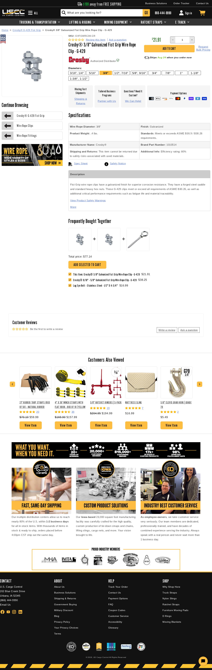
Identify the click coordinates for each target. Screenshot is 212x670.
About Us (59, 586)
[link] (105, 280)
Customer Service (118, 616)
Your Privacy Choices (66, 627)
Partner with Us (107, 101)
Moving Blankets (171, 622)
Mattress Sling (133, 402)
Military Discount (63, 610)
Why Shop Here (171, 586)
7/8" (167, 73)
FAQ (110, 604)
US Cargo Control (101, 657)
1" (181, 73)
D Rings (166, 616)
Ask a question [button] (189, 330)
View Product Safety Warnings (88, 200)
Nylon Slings (169, 598)
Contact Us (202, 3)
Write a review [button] (167, 330)
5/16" (92, 73)
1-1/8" (195, 73)
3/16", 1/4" (77, 73)
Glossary (113, 627)
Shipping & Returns (80, 101)
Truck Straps (169, 592)
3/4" (154, 73)
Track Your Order (118, 586)
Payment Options (118, 598)
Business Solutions (156, 3)
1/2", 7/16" (121, 73)
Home (5, 30)
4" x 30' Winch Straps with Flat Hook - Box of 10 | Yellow (70, 404)
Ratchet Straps (170, 604)
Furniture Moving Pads (175, 610)
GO (146, 12)
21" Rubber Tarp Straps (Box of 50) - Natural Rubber (35, 404)
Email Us (5, 604)
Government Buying (65, 604)
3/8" (105, 73)
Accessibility (115, 622)
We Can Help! (133, 101)
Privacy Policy (62, 622)
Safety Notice (118, 163)
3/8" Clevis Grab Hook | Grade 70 (175, 404)
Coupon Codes (116, 610)
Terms (57, 633)
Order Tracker (181, 3)
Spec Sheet (81, 163)
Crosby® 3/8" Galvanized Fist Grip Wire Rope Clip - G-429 (78, 30)
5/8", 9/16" (139, 73)
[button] (76, 39)
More (73, 207)
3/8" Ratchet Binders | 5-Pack (106, 402)
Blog (56, 616)
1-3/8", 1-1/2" (78, 78)
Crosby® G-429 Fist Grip (27, 30)
